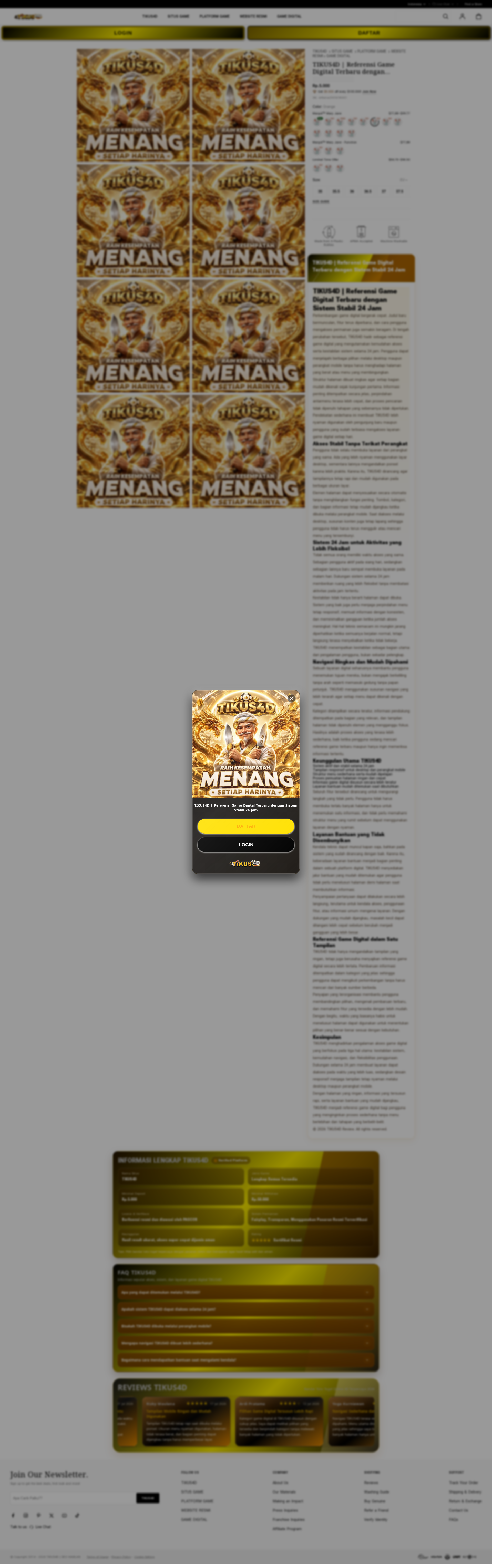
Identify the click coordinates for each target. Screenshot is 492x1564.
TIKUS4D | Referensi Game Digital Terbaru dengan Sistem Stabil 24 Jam (246, 808)
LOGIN (246, 844)
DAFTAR (246, 826)
